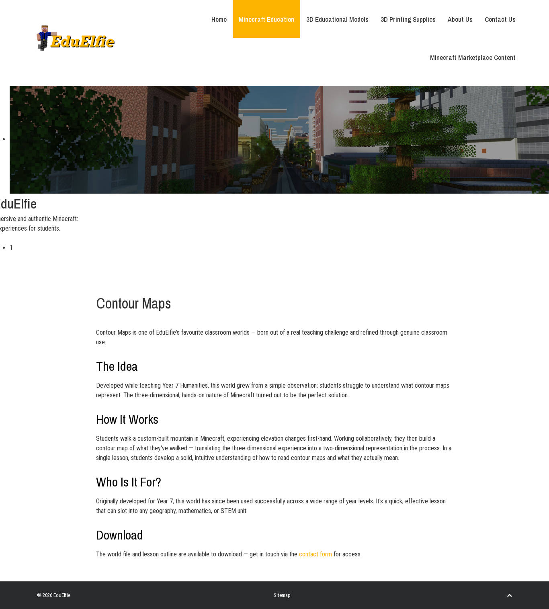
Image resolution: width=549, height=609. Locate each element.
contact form (315, 554)
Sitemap (282, 595)
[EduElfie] (75, 37)
